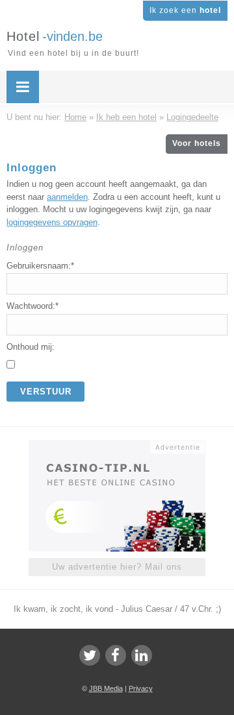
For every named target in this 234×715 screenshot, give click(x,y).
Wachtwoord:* (32, 306)
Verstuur (46, 391)
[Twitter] (89, 655)
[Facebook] (115, 655)
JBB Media (106, 688)
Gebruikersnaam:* (40, 266)
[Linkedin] (141, 655)
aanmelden (67, 197)
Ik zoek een (185, 10)
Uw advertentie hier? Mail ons (117, 567)
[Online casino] (117, 445)
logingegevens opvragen (52, 222)
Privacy (141, 688)
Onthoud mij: (30, 347)
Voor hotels (196, 143)
